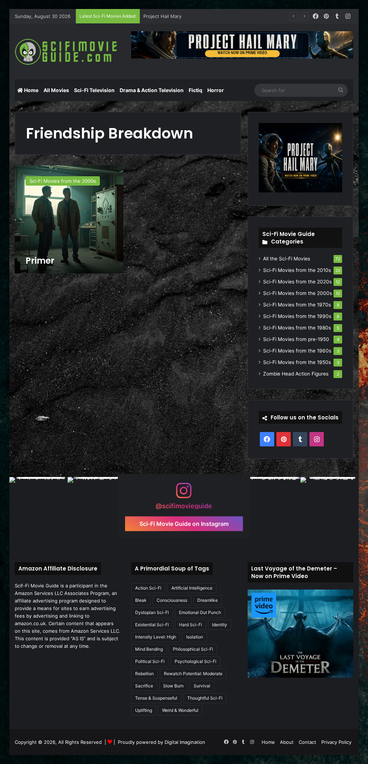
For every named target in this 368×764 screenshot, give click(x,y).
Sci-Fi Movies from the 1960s (297, 351)
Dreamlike (207, 600)
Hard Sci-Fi (190, 624)
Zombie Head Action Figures (295, 374)
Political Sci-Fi (150, 661)
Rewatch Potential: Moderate (193, 673)
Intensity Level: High (155, 637)
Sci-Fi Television (94, 90)
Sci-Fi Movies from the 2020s (297, 282)
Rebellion (144, 673)
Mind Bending (149, 649)
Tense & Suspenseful (156, 698)
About (287, 742)
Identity (219, 624)
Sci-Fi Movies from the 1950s (297, 362)
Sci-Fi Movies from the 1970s (297, 305)
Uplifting (143, 710)
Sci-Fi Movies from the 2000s (297, 293)
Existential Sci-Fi (152, 624)
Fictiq (195, 90)
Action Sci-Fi (148, 588)
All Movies (56, 90)
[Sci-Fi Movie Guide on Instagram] (184, 494)
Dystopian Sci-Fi (152, 612)
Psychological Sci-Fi (195, 661)
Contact (307, 742)
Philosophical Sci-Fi (193, 649)
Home (30, 90)
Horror (215, 90)
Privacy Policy (336, 742)
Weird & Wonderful (180, 710)
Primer (40, 261)
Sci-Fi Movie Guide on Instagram (184, 523)
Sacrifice (144, 685)
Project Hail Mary (162, 16)
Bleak (141, 600)
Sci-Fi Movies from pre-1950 (296, 339)
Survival (202, 685)
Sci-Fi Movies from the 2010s (297, 270)
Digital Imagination (185, 742)
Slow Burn (173, 685)
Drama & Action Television (152, 90)
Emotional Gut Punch (200, 612)
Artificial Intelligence (191, 588)
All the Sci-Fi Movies (286, 259)
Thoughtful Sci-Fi (204, 698)
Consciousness (172, 600)
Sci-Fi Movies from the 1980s (297, 328)
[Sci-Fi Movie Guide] (67, 51)
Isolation (194, 637)
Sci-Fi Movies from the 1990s (297, 316)
